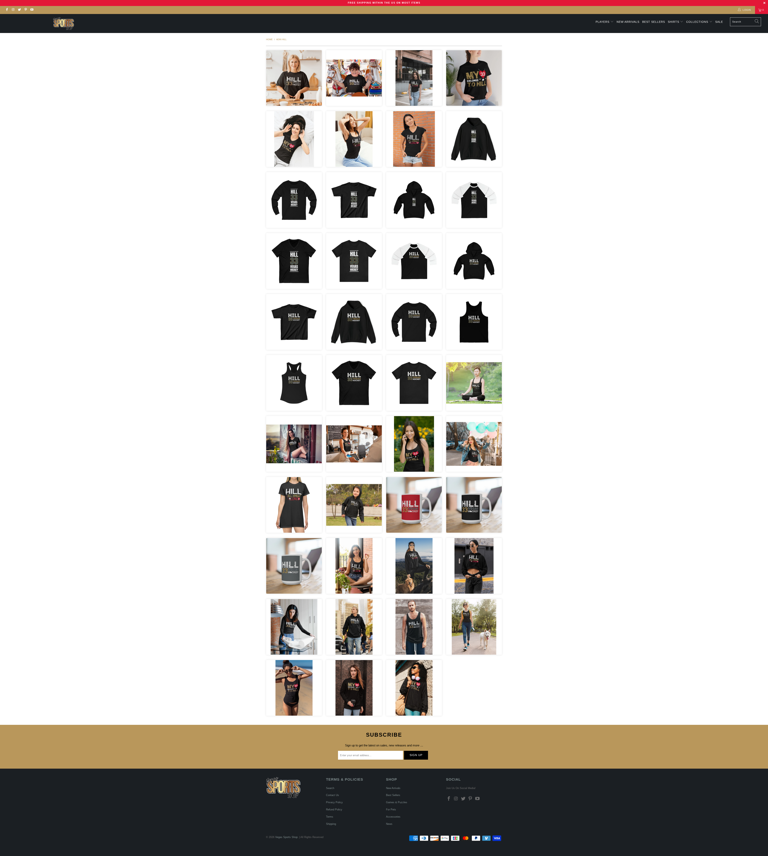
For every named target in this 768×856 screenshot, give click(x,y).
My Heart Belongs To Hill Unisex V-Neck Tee (294, 139)
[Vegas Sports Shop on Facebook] (6, 10)
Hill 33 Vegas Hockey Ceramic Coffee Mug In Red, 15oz (414, 505)
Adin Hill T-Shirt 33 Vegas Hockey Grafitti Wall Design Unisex (414, 383)
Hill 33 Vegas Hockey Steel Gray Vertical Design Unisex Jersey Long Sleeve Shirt (294, 200)
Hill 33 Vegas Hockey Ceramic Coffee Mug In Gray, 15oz (294, 566)
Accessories (393, 816)
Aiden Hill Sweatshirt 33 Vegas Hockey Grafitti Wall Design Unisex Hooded (354, 322)
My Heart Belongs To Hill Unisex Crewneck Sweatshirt (354, 688)
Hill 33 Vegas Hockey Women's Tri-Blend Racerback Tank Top (474, 627)
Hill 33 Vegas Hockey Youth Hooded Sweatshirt (354, 505)
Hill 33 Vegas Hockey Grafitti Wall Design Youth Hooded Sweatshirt (474, 261)
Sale (719, 21)
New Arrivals (628, 21)
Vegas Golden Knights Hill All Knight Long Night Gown (294, 505)
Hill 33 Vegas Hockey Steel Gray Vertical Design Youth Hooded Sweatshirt (414, 200)
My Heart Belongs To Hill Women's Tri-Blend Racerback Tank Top (294, 688)
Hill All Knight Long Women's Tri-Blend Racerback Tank (354, 566)
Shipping (331, 823)
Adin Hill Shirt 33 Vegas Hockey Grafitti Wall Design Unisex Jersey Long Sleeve (414, 322)
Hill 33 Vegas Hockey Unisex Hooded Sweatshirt (354, 627)
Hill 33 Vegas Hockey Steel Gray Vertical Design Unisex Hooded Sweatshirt (474, 139)
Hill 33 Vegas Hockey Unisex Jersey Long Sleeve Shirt (294, 627)
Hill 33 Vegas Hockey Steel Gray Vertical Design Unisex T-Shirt (354, 261)
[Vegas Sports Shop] (63, 23)
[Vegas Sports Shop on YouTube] (31, 10)
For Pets (391, 809)
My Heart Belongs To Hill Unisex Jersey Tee (474, 78)
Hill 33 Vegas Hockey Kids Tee (354, 78)
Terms (329, 816)
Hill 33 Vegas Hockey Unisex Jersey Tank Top (414, 627)
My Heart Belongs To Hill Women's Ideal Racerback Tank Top (354, 444)
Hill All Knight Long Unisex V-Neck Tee (414, 139)
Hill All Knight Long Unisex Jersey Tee (414, 78)
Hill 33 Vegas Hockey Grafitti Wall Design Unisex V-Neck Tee (354, 383)
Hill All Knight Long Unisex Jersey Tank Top (474, 444)
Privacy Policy (334, 802)
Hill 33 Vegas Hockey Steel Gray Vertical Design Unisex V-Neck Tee (294, 261)
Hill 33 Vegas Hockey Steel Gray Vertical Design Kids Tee (354, 200)
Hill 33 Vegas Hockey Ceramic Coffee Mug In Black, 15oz (474, 505)
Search (330, 788)
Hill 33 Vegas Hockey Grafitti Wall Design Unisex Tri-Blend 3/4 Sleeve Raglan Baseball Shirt (414, 261)
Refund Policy (334, 809)
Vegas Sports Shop (286, 837)
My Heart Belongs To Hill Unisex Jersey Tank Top (414, 444)
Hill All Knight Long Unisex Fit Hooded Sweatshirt (414, 566)
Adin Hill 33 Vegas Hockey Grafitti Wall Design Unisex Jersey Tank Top (474, 322)
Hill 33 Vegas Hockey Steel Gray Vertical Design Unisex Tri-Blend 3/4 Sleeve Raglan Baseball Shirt (474, 200)
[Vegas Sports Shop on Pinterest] (25, 10)
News (389, 823)
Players (602, 21)
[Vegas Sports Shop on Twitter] (19, 10)
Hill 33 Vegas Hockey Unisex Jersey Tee (294, 78)
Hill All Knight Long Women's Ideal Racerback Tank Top (354, 139)
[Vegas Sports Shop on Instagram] (13, 10)
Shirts (673, 21)
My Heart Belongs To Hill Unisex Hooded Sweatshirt (414, 688)
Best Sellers (653, 21)
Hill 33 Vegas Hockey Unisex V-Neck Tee (294, 444)
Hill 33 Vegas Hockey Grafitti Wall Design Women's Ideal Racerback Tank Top (294, 383)
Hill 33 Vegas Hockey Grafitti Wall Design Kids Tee (294, 322)
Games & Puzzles (396, 802)
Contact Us (332, 795)
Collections (697, 21)
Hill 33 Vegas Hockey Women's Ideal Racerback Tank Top (474, 383)
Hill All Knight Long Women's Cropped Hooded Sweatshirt (474, 566)
